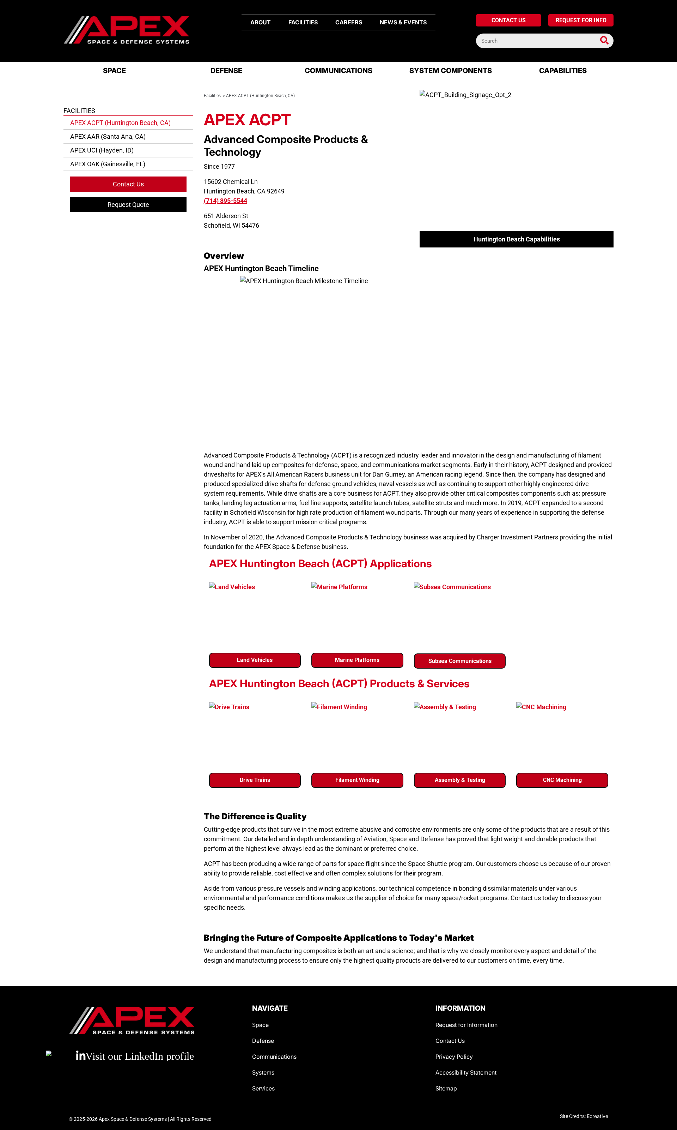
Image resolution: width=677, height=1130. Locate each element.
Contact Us (128, 184)
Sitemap (446, 1088)
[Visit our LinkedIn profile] (155, 1056)
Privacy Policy (454, 1056)
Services (263, 1088)
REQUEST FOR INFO (581, 20)
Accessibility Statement (465, 1072)
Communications (274, 1056)
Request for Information (466, 1024)
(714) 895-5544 (225, 200)
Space (260, 1024)
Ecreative (597, 1116)
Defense (263, 1040)
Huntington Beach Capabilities (517, 239)
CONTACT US (509, 20)
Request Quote (128, 204)
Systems (263, 1072)
